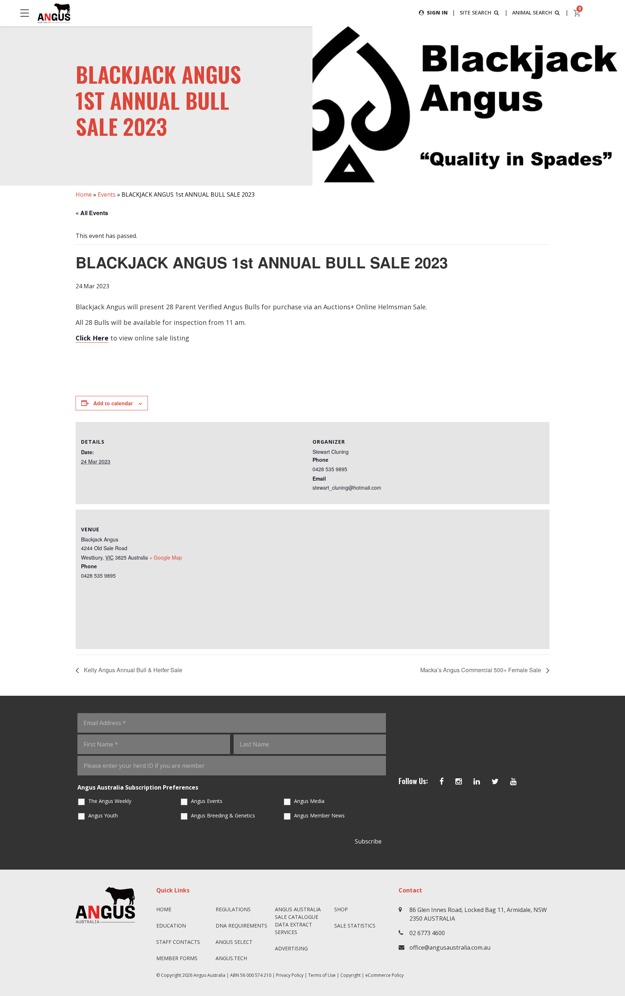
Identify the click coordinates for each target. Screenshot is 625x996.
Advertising (291, 948)
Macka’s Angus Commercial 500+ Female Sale (481, 670)
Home (84, 194)
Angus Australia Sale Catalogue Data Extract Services (298, 921)
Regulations (233, 909)
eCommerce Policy (384, 975)
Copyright (350, 975)
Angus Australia (209, 975)
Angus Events (206, 801)
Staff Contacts (178, 941)
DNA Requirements (241, 925)
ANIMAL (532, 12)
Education (171, 925)
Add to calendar (113, 403)
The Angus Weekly (109, 801)
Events (107, 194)
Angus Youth (103, 815)
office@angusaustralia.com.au (449, 947)
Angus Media (309, 801)
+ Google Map (165, 557)
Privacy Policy (289, 975)
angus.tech (231, 958)
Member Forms (176, 958)
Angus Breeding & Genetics (223, 815)
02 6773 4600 (427, 933)
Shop (341, 909)
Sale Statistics (354, 925)
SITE (475, 12)
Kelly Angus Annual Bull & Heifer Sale (132, 670)
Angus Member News (319, 815)
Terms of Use (322, 975)
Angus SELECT (234, 941)
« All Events (92, 213)
